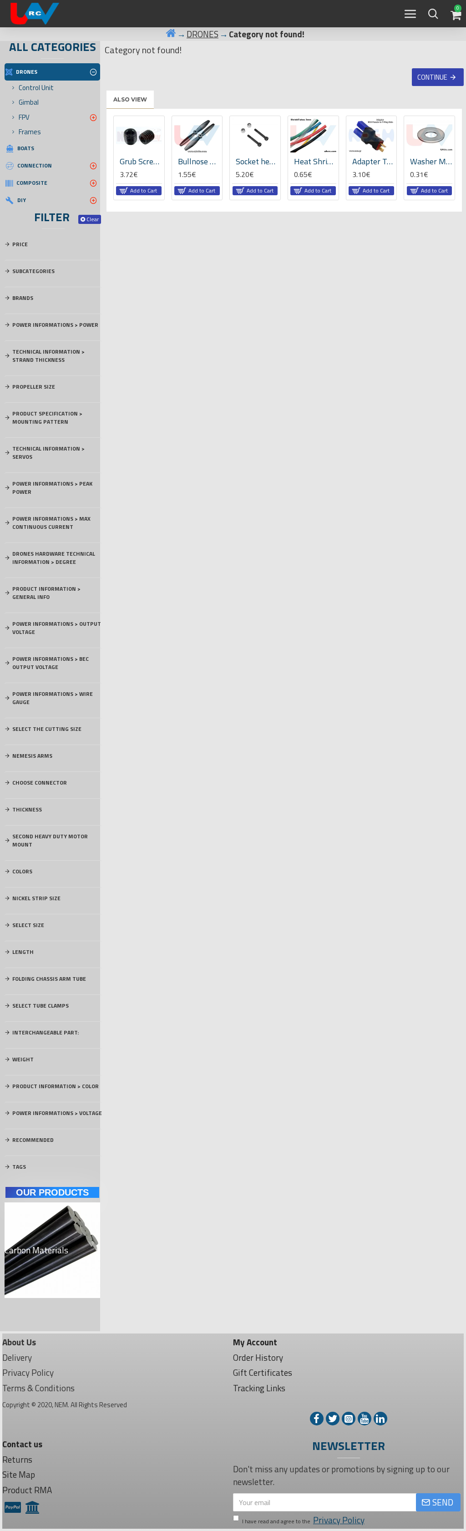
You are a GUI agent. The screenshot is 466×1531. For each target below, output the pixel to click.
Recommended (33, 1140)
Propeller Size (33, 386)
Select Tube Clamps (40, 1005)
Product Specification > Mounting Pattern (47, 417)
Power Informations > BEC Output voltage (50, 662)
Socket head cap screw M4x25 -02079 (257, 161)
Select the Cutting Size (46, 729)
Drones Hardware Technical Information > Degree (53, 557)
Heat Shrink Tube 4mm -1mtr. (315, 161)
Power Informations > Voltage (57, 1113)
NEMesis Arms (32, 755)
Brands (22, 298)
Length (23, 952)
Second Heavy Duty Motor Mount (50, 840)
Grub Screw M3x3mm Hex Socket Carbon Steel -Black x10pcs (141, 161)
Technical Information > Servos (48, 452)
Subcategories (33, 271)
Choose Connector (39, 782)
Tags (19, 1166)
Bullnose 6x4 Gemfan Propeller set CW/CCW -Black (199, 161)
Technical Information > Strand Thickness (48, 355)
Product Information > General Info (46, 592)
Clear (92, 219)
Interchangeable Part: (45, 1032)
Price (20, 244)
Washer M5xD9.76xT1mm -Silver (431, 161)
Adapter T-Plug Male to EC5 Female (373, 161)
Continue (432, 77)
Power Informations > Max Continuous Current (51, 522)
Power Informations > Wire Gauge (52, 697)
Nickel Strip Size (36, 898)
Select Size (28, 925)
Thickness (27, 809)
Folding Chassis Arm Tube (49, 978)
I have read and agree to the (303, 1520)
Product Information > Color (55, 1086)
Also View (130, 99)
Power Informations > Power (55, 324)
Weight (23, 1059)
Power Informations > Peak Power (52, 487)
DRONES (202, 34)
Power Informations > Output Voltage (56, 627)
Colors (22, 871)
